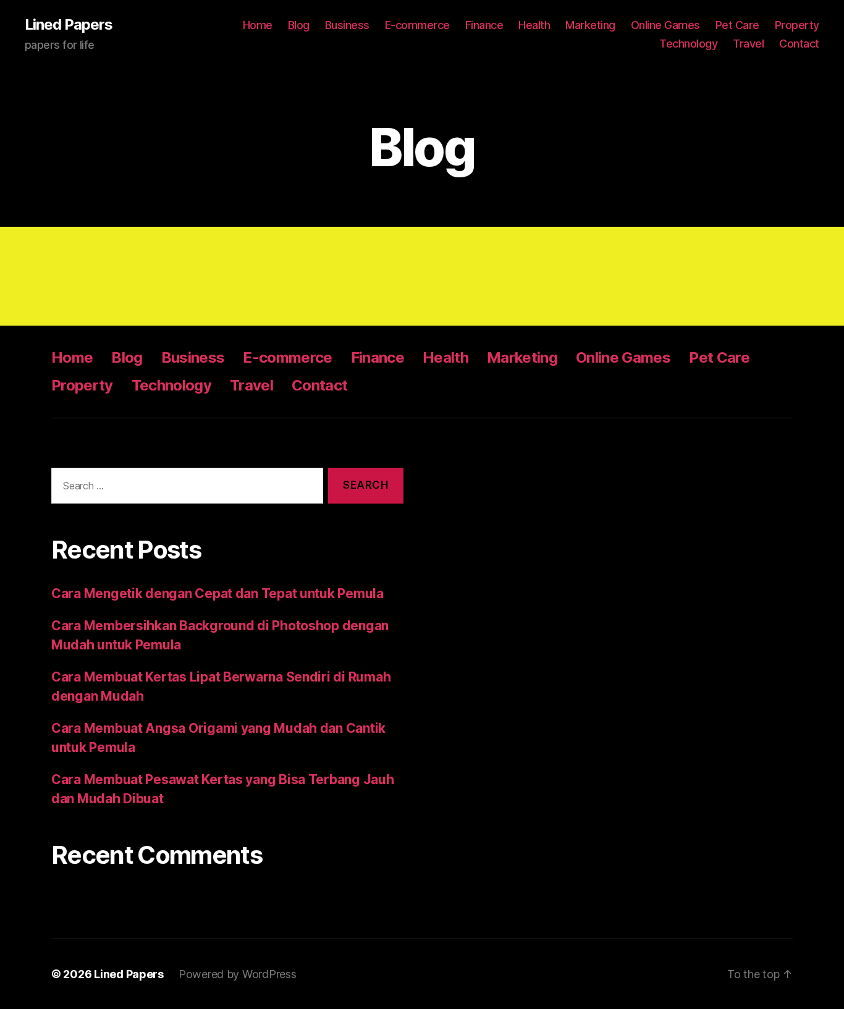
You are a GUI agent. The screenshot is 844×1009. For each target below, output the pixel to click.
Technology (688, 43)
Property (797, 25)
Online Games (665, 25)
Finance (484, 25)
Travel (748, 43)
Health (534, 25)
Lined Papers (68, 24)
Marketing (590, 25)
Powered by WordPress (238, 974)
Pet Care (737, 25)
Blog (299, 25)
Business (347, 25)
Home (257, 25)
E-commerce (417, 25)
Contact (799, 43)
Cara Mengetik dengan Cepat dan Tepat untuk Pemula (217, 593)
